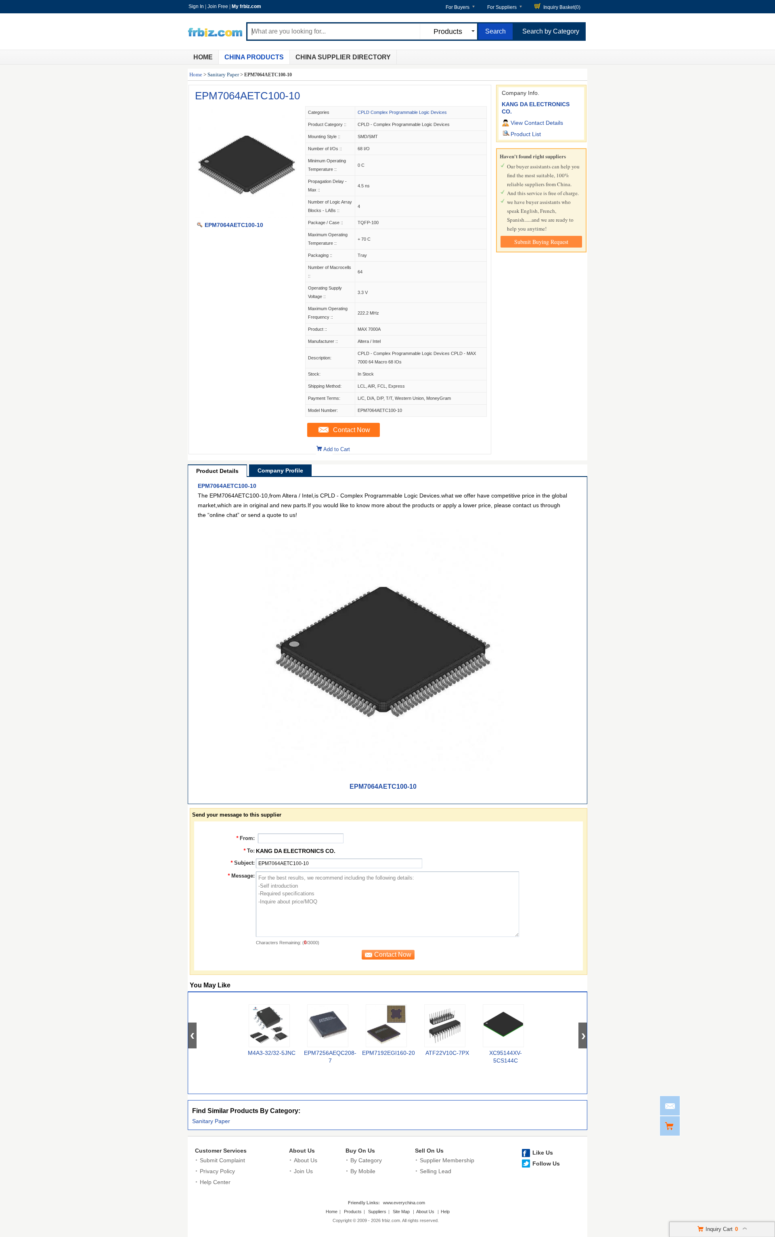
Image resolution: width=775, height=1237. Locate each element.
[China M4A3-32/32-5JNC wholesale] (269, 1026)
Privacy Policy (217, 1171)
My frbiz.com (246, 6)
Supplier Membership (447, 1160)
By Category (366, 1160)
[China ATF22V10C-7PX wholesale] (445, 1026)
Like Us (542, 1152)
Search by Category (550, 31)
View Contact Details (537, 123)
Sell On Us (429, 1150)
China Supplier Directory (343, 57)
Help (445, 1211)
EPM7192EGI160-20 (388, 1053)
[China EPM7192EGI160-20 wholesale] (386, 1026)
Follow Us (546, 1163)
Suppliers (377, 1211)
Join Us (303, 1171)
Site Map (401, 1211)
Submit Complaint (222, 1160)
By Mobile (362, 1171)
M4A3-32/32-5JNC (271, 1053)
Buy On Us (360, 1150)
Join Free (217, 6)
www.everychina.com (404, 1202)
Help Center (215, 1182)
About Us (302, 1150)
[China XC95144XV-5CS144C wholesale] (503, 1026)
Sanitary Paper (223, 74)
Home (203, 57)
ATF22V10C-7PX (447, 1053)
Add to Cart (336, 449)
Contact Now (351, 429)
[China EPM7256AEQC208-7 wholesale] (328, 1026)
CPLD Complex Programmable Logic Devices (402, 112)
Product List (526, 134)
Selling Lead (435, 1171)
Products (353, 1211)
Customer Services (221, 1150)
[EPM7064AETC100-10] (246, 216)
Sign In (196, 6)
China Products (254, 57)
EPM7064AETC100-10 (247, 96)
